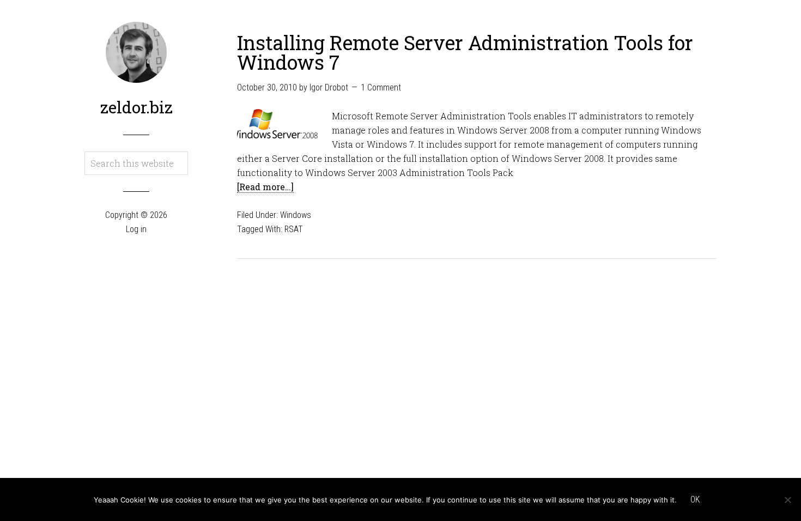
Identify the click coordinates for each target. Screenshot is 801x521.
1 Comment (381, 87)
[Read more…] (265, 186)
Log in (136, 229)
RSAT (293, 229)
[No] (787, 499)
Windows (295, 215)
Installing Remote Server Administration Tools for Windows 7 (465, 52)
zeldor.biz (136, 107)
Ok (695, 499)
